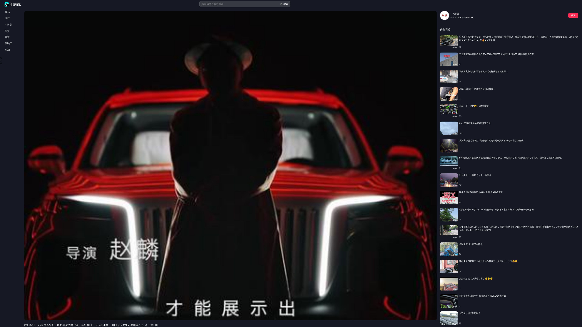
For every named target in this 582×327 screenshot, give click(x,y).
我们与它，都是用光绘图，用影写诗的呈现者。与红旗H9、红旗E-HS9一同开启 (72, 325)
